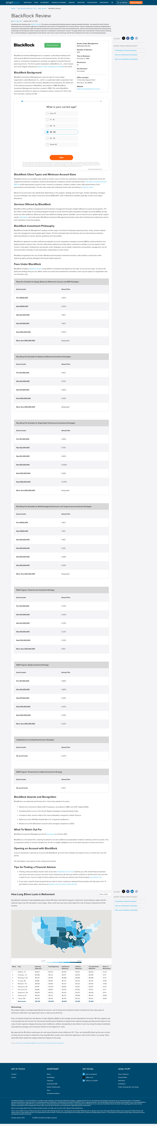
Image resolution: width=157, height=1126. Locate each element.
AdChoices (121, 1080)
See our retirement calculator (126, 55)
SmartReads (51, 1077)
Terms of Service (123, 1074)
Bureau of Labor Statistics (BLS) (26, 1043)
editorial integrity (36, 24)
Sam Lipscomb (17, 21)
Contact (13, 1074)
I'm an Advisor (122, 3)
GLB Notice (121, 1084)
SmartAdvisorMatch (53, 1093)
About (49, 1074)
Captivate (50, 1080)
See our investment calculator (126, 59)
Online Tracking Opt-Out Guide (128, 1087)
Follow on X (89, 1077)
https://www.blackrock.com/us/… (89, 89)
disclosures (50, 834)
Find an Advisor (136, 3)
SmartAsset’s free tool (65, 872)
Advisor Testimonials (53, 1087)
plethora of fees (36, 269)
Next (61, 157)
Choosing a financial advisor (126, 50)
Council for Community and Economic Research (50, 1043)
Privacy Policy (122, 1077)
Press (48, 1090)
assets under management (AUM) (50, 67)
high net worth (87, 187)
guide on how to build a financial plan (63, 884)
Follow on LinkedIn (92, 1080)
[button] (64, 950)
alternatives (23, 217)
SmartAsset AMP (52, 1084)
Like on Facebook (91, 1074)
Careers (13, 1077)
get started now (96, 877)
